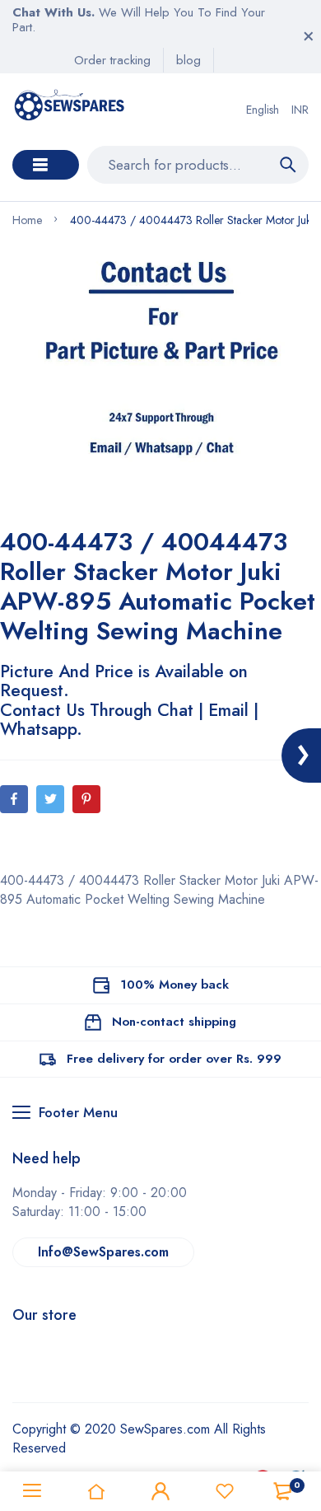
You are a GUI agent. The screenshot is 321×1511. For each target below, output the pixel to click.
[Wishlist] (225, 1491)
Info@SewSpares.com (103, 1251)
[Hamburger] (32, 1491)
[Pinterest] (86, 799)
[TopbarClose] (308, 36)
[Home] (96, 1491)
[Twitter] (50, 799)
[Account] (160, 1491)
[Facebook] (14, 799)
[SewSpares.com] (71, 109)
